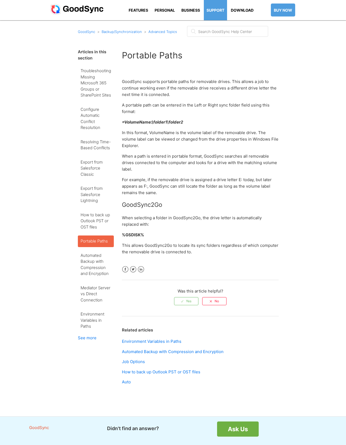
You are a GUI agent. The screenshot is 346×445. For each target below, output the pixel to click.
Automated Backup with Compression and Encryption (95, 264)
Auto (126, 381)
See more (87, 337)
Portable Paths (94, 241)
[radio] (186, 301)
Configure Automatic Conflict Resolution (90, 118)
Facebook (125, 269)
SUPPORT (215, 10)
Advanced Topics (162, 31)
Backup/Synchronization (122, 31)
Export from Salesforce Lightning (92, 194)
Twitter (133, 269)
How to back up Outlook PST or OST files (95, 221)
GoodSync (86, 31)
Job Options (133, 361)
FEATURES (138, 10)
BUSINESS (190, 10)
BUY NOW (283, 10)
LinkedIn (141, 269)
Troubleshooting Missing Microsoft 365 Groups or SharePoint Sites (96, 83)
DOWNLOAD (242, 10)
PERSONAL (165, 10)
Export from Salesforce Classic (92, 168)
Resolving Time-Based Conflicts (96, 145)
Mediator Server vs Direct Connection (95, 294)
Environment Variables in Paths (92, 320)
